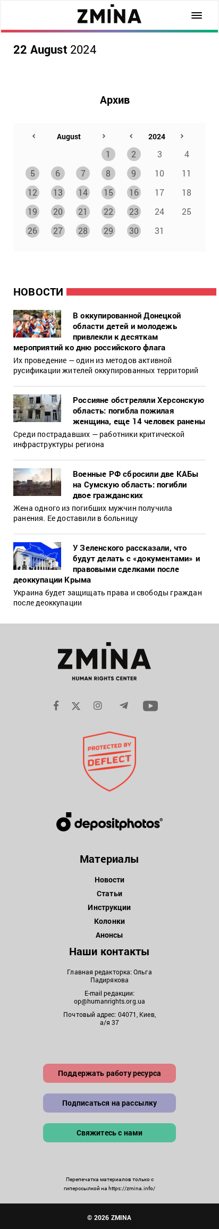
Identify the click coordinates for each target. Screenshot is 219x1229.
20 (58, 211)
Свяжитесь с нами (110, 1132)
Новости (110, 879)
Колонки (109, 921)
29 (108, 230)
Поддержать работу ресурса (109, 1073)
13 (58, 192)
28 (83, 230)
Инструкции (109, 907)
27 (58, 230)
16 (134, 192)
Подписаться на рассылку (109, 1103)
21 (83, 211)
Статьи (109, 893)
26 (32, 230)
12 (32, 192)
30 (134, 230)
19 (32, 211)
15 (108, 192)
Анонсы (110, 935)
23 (134, 211)
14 (83, 192)
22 (108, 211)
